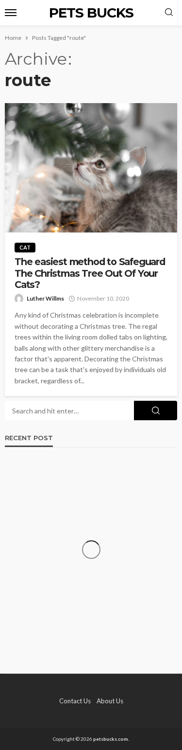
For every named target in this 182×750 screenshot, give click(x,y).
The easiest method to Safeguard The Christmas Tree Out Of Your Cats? (90, 273)
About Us (110, 701)
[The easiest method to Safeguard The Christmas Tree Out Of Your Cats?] (91, 167)
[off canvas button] (11, 12)
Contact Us (75, 701)
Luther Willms (45, 298)
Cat (25, 247)
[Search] (169, 12)
